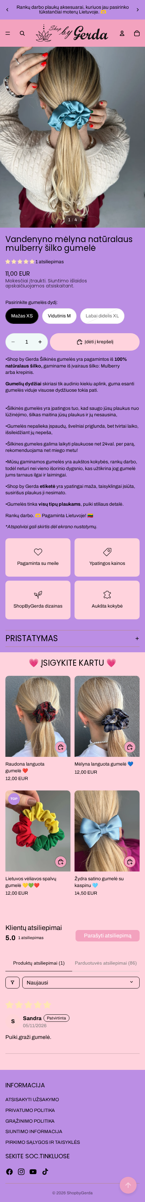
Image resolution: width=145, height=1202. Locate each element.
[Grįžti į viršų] (128, 1185)
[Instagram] (21, 1172)
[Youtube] (33, 1172)
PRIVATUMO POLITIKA (30, 1110)
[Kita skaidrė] (137, 9)
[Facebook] (9, 1172)
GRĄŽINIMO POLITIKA (30, 1121)
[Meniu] (8, 33)
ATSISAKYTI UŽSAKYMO (32, 1099)
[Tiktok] (45, 1172)
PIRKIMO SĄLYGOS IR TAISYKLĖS (42, 1142)
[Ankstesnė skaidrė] (7, 9)
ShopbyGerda (80, 1193)
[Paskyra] (122, 33)
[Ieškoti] (22, 33)
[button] (20, 261)
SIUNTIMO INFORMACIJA (33, 1131)
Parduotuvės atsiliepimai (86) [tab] (106, 963)
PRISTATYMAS (31, 638)
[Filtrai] (12, 982)
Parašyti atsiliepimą (108, 935)
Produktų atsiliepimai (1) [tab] (39, 963)
